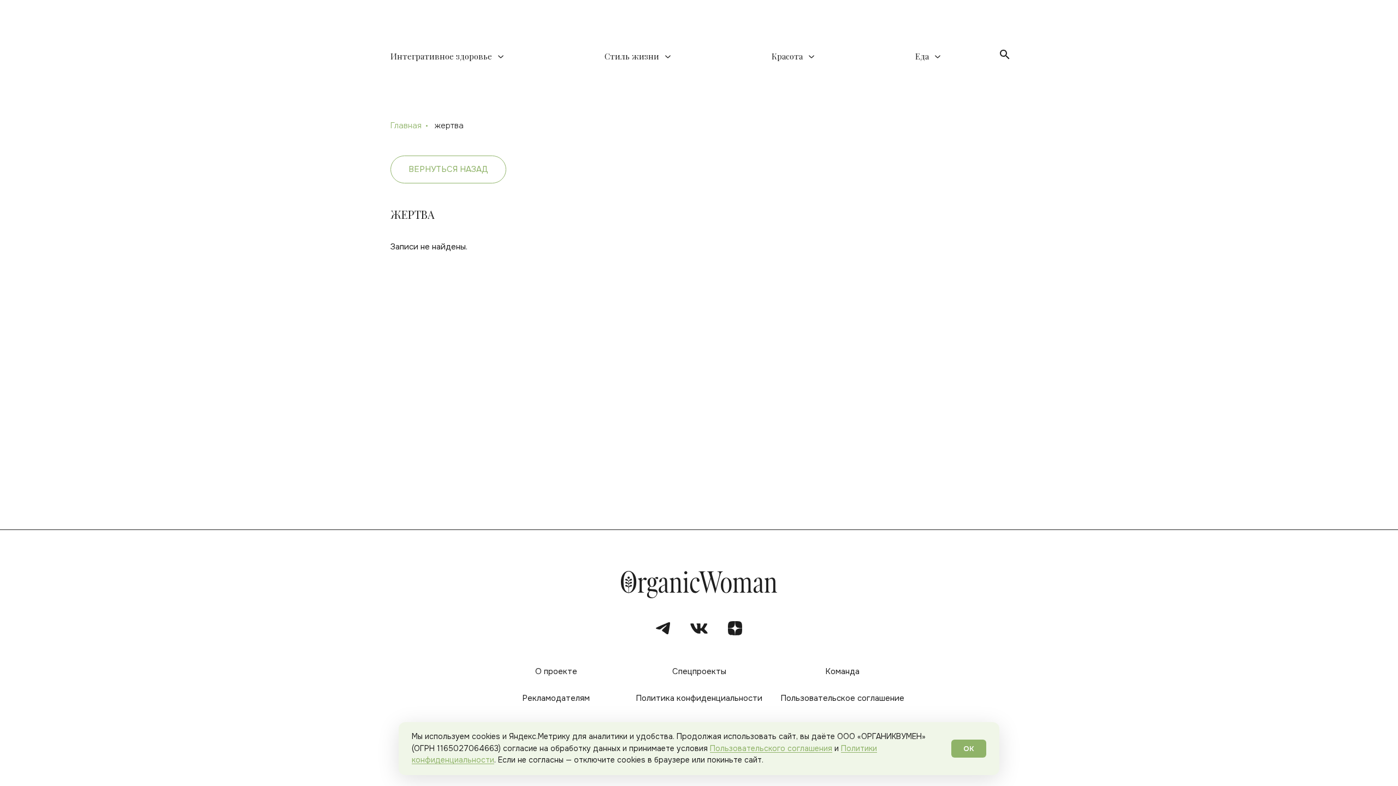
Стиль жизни (632, 56)
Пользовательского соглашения (771, 748)
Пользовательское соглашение (842, 698)
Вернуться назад (448, 169)
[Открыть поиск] (1005, 55)
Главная (406, 125)
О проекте (556, 671)
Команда (842, 671)
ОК (968, 748)
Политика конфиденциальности (699, 698)
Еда (922, 56)
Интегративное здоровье (441, 56)
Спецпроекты (699, 671)
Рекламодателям (556, 698)
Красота (787, 56)
